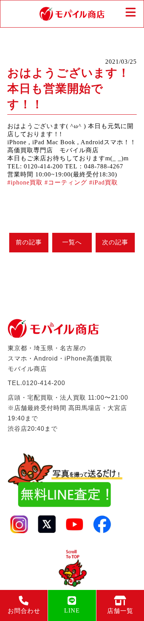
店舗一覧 (120, 611)
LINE (72, 610)
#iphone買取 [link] (25, 182)
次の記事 (115, 242)
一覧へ (72, 242)
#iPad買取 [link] (103, 182)
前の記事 (29, 242)
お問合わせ (24, 611)
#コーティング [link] (66, 182)
